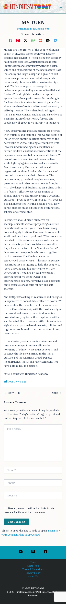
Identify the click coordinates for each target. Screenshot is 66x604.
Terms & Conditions (33, 569)
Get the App (33, 565)
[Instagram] (33, 552)
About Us (33, 576)
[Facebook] (10, 40)
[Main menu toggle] (60, 6)
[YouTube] (21, 552)
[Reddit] (40, 40)
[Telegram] (55, 40)
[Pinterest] (18, 40)
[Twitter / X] (25, 40)
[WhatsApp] (33, 40)
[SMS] (48, 40)
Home (33, 562)
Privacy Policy (33, 572)
